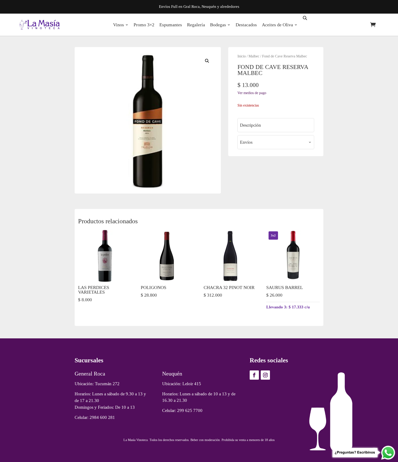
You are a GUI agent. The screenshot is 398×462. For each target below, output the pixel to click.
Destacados (246, 24)
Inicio (241, 56)
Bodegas (218, 24)
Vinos (118, 24)
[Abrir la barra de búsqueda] (305, 17)
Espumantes (170, 24)
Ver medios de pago (251, 93)
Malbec (254, 56)
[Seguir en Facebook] (254, 375)
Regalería (196, 24)
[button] (207, 61)
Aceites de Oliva (277, 24)
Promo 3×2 (144, 24)
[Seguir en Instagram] (265, 375)
